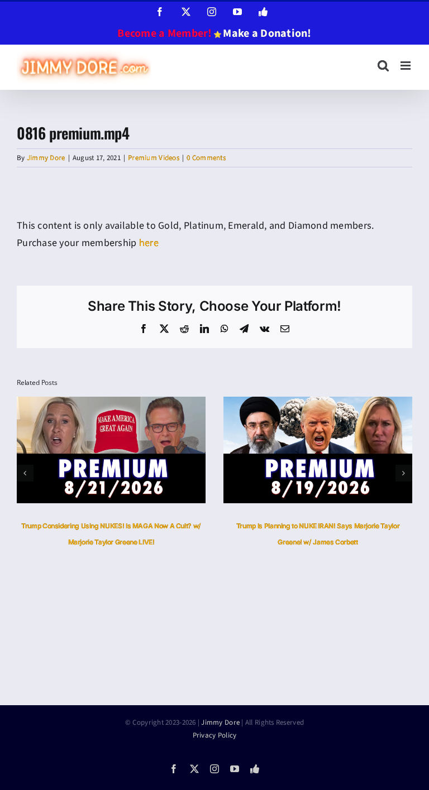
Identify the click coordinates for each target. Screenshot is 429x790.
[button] (25, 473)
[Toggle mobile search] (383, 65)
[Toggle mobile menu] (406, 65)
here (149, 243)
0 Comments (206, 158)
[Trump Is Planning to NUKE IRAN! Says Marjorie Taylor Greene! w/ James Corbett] (317, 404)
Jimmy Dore (46, 158)
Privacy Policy (215, 735)
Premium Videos (153, 158)
